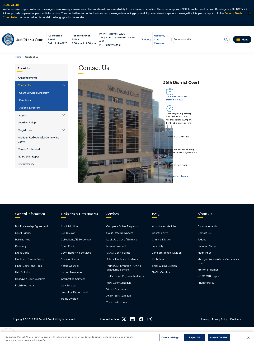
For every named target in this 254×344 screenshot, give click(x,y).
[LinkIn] (132, 319)
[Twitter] (124, 319)
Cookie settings (170, 337)
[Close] (249, 13)
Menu (245, 39)
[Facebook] (141, 319)
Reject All (194, 337)
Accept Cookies (218, 337)
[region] (127, 338)
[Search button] (226, 39)
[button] (11, 5)
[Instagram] (150, 319)
